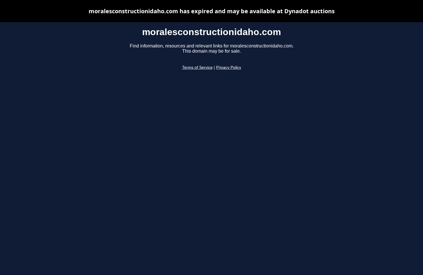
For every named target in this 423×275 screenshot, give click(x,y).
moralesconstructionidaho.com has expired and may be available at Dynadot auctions (212, 11)
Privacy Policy (228, 67)
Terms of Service (197, 67)
